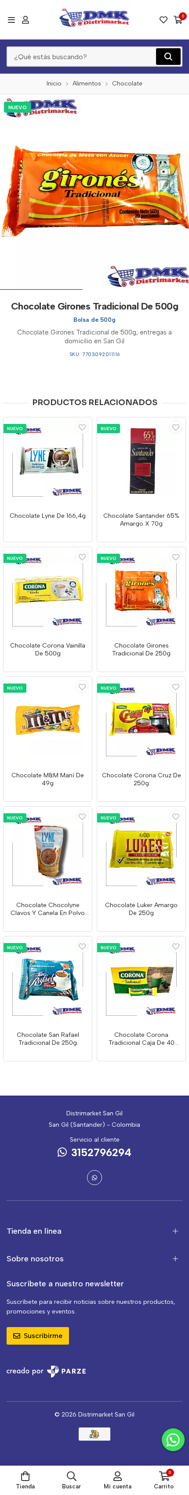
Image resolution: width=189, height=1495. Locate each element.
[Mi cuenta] (25, 20)
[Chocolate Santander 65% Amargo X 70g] (141, 461)
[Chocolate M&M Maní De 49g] (48, 721)
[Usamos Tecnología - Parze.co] (46, 1372)
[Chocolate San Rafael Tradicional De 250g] (48, 980)
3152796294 (101, 1152)
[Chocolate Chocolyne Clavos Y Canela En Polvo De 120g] (48, 851)
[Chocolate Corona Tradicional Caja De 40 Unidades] (141, 980)
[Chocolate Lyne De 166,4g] (48, 461)
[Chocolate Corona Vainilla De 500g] (48, 591)
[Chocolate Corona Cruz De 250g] (141, 721)
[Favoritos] (163, 20)
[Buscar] (168, 56)
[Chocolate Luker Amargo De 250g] (141, 851)
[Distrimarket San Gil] (94, 19)
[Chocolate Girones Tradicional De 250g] (141, 591)
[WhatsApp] (94, 1177)
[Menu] (11, 20)
